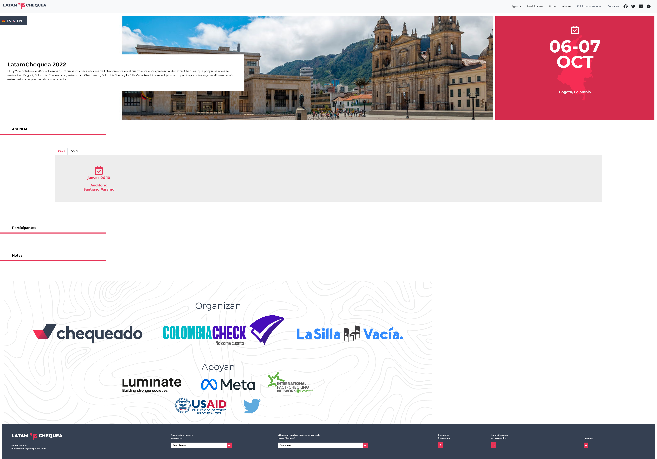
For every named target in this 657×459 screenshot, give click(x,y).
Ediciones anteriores (589, 6)
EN (19, 21)
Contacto (613, 6)
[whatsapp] (649, 6)
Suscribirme (179, 445)
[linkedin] (641, 6)
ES (9, 21)
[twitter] (633, 6)
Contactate (285, 445)
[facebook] (625, 6)
